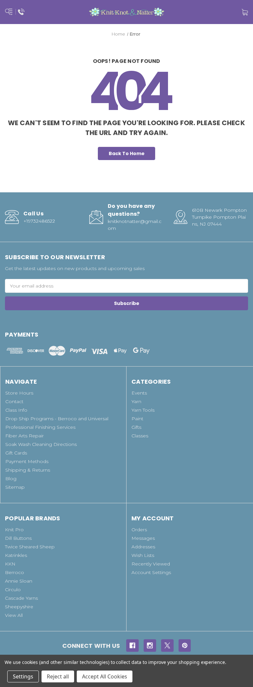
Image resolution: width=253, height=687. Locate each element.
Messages (143, 538)
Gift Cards (16, 453)
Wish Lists (142, 555)
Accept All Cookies (104, 676)
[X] (167, 645)
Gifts (136, 427)
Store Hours (19, 393)
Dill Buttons (18, 538)
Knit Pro (14, 530)
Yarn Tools (143, 410)
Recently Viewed (150, 564)
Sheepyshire (19, 607)
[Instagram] (150, 645)
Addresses (143, 547)
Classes (139, 436)
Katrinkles (16, 555)
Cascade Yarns (21, 598)
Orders (139, 530)
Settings (23, 676)
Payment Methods (26, 461)
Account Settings (151, 572)
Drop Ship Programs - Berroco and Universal (56, 419)
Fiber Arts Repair (24, 436)
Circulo (13, 589)
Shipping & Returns (27, 470)
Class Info (16, 410)
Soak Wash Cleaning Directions (41, 444)
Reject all (58, 676)
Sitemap (15, 487)
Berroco (14, 572)
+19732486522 (39, 221)
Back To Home (127, 153)
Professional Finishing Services (40, 427)
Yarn (136, 401)
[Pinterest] (185, 645)
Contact (14, 401)
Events (139, 393)
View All (14, 615)
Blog (10, 478)
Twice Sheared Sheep (30, 547)
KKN (10, 564)
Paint (137, 419)
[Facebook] (132, 645)
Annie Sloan (18, 581)
